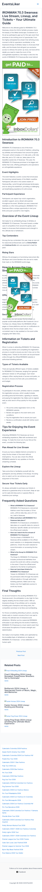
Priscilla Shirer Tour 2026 (10, 816)
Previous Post (21, 651)
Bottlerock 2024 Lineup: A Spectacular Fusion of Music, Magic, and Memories (20, 690)
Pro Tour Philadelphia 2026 (11, 793)
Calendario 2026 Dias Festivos (12, 776)
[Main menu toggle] (38, 4)
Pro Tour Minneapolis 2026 (11, 800)
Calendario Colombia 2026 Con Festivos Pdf (17, 755)
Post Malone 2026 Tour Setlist (12, 853)
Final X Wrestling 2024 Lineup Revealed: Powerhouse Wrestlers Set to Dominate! (19, 676)
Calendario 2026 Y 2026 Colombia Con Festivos (19, 836)
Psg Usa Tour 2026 (9, 779)
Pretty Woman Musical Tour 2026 (13, 825)
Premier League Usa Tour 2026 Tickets (15, 839)
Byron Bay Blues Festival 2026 (12, 849)
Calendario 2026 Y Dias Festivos (13, 762)
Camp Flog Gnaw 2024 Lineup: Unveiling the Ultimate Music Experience (18, 722)
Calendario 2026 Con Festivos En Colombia (17, 797)
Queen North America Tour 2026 (13, 752)
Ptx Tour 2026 (7, 773)
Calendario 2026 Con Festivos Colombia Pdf (17, 804)
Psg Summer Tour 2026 (10, 786)
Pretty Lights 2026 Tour (10, 832)
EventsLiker (11, 4)
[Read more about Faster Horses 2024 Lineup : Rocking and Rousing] (14, 701)
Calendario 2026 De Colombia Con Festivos (17, 783)
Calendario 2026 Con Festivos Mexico (15, 790)
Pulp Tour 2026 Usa (9, 766)
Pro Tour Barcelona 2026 (10, 807)
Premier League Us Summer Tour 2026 (15, 846)
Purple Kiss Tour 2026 (9, 759)
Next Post (21, 655)
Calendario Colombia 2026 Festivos (14, 748)
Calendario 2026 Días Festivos (12, 769)
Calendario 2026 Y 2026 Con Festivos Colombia (19, 829)
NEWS (6, 681)
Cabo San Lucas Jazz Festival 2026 (14, 843)
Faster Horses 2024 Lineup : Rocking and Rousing (17, 706)
